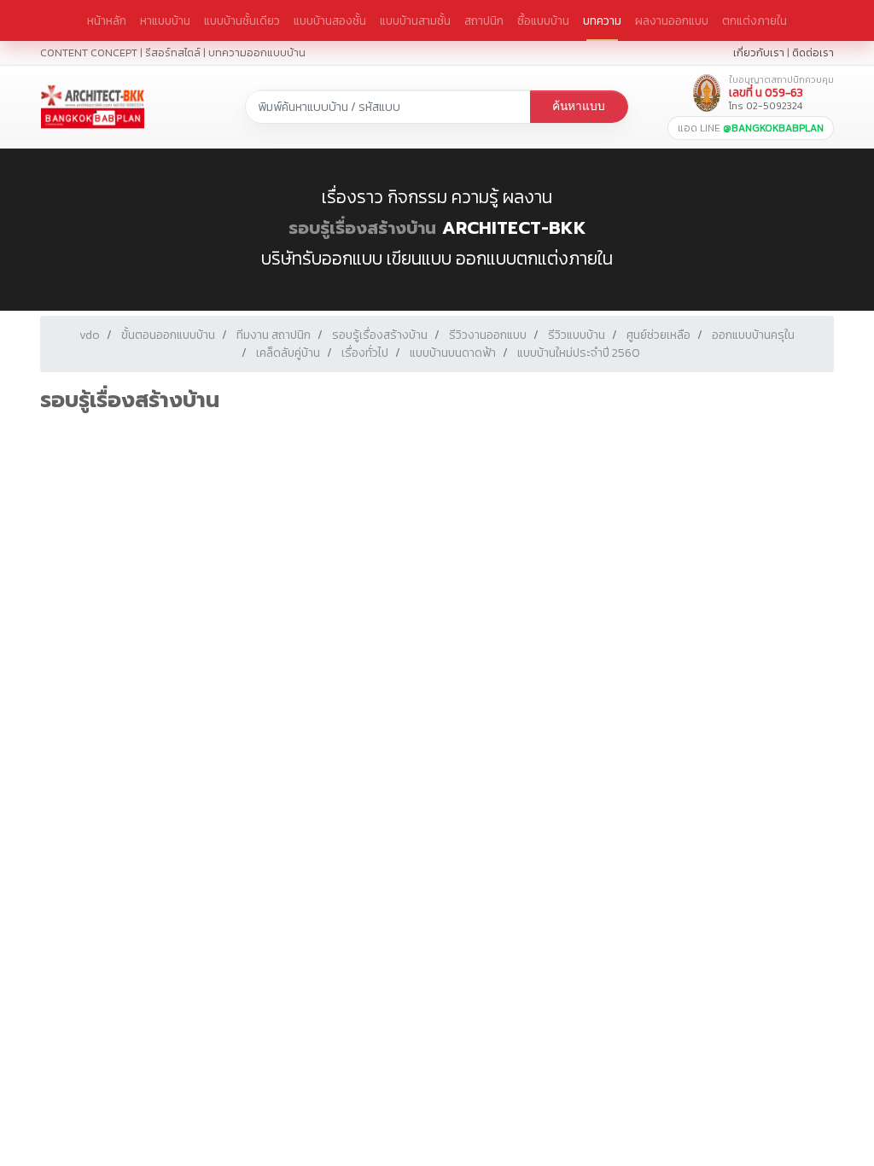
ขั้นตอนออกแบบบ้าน (168, 335)
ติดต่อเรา (813, 52)
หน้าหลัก (106, 20)
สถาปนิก (484, 20)
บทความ (602, 20)
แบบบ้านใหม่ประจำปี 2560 (578, 353)
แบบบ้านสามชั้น (415, 20)
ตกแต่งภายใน (754, 20)
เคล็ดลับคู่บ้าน (288, 353)
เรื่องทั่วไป (364, 353)
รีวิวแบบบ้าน (576, 335)
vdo (89, 335)
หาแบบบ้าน (165, 20)
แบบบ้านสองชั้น (330, 20)
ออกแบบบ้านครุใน (753, 335)
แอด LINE (751, 128)
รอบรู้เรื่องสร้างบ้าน (362, 228)
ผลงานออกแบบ (671, 20)
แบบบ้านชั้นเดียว (242, 20)
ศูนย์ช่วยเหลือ (658, 335)
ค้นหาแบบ (578, 106)
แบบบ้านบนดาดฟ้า (453, 353)
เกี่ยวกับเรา (758, 52)
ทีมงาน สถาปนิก (273, 335)
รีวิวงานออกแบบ (488, 335)
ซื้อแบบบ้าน (543, 20)
